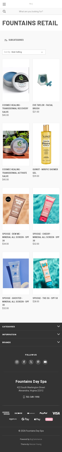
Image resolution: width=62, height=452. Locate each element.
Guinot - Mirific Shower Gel (45, 171)
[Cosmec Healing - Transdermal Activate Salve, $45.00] (16, 144)
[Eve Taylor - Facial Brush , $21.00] (46, 80)
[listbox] (27, 52)
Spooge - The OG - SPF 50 (45, 298)
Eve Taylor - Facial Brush (43, 107)
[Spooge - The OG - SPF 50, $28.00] (46, 273)
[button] (31, 40)
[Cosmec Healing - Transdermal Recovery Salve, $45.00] (16, 80)
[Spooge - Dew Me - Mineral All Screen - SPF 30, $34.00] (16, 209)
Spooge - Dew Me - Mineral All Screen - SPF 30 (15, 237)
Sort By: (7, 52)
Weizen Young (35, 444)
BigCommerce (36, 439)
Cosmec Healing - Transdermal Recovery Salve (15, 108)
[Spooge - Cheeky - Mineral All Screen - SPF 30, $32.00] (46, 209)
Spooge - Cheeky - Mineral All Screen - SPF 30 (46, 237)
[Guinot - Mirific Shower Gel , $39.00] (46, 144)
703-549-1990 (32, 397)
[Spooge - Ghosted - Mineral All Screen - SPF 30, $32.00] (16, 273)
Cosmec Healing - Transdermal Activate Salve (14, 173)
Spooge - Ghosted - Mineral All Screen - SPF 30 (15, 301)
